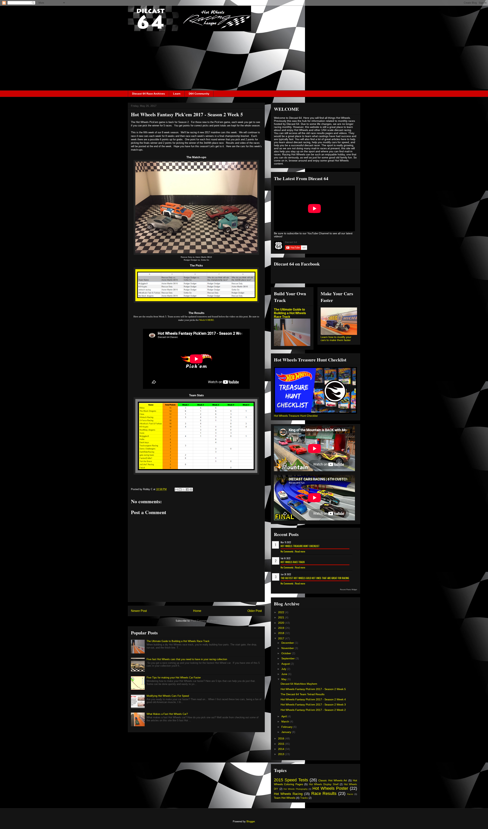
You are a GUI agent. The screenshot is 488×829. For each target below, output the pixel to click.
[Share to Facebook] (187, 489)
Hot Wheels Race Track (293, 562)
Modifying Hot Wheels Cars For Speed (168, 695)
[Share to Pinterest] (191, 489)
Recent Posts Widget (348, 590)
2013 (281, 754)
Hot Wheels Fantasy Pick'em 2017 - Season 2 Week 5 (313, 689)
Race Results (324, 793)
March (285, 721)
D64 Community (199, 93)
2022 (281, 612)
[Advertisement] (244, 61)
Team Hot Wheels (284, 797)
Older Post (254, 610)
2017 (281, 638)
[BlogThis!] (180, 489)
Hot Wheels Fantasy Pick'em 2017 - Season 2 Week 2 (313, 709)
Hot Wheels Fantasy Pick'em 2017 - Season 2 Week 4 (313, 699)
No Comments (287, 551)
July (284, 668)
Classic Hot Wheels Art (332, 780)
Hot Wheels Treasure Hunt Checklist (296, 415)
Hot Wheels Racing (288, 794)
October (286, 653)
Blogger (250, 821)
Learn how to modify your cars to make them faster (336, 338)
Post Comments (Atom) (204, 620)
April (284, 716)
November (288, 648)
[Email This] (176, 489)
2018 (281, 633)
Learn (177, 93)
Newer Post (139, 610)
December (288, 642)
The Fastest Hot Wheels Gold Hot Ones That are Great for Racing (315, 578)
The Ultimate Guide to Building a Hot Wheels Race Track (178, 641)
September (288, 658)
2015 (281, 743)
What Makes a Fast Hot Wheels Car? (167, 714)
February (287, 726)
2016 (281, 738)
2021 (281, 617)
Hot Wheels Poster (330, 788)
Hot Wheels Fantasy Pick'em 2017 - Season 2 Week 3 (313, 704)
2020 (281, 622)
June (284, 674)
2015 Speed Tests (291, 780)
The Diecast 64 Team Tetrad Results (302, 694)
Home (197, 610)
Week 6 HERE (206, 320)
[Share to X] (184, 489)
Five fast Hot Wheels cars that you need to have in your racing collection (187, 659)
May (284, 679)
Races (350, 794)
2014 (281, 748)
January (286, 732)
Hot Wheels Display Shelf (324, 784)
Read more (300, 551)
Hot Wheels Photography (295, 789)
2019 (281, 627)
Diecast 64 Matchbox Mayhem (299, 683)
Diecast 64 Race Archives (148, 93)
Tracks (304, 798)
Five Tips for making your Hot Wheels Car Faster (174, 677)
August (286, 663)
